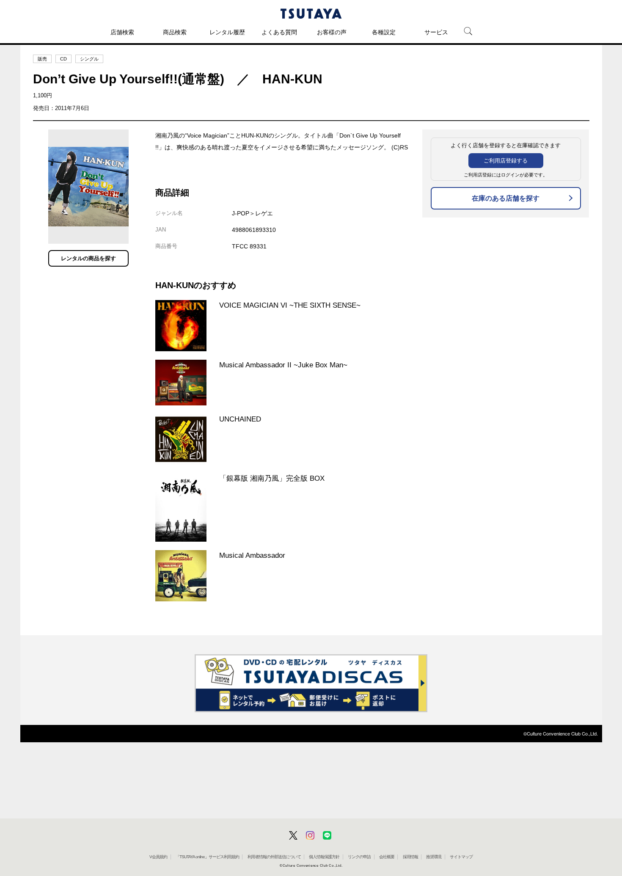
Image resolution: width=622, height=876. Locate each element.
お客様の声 (332, 32)
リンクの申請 (359, 856)
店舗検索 (122, 32)
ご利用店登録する (506, 160)
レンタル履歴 (227, 32)
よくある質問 (279, 32)
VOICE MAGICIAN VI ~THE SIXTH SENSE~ (290, 305)
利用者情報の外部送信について (274, 856)
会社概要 (386, 856)
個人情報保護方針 (324, 856)
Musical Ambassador (252, 555)
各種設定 (384, 32)
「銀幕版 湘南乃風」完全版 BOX (272, 478)
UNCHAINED (240, 419)
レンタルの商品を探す (88, 258)
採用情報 (410, 856)
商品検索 (175, 32)
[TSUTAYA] (311, 13)
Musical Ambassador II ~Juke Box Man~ (283, 365)
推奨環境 (433, 856)
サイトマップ (461, 856)
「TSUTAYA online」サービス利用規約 (207, 856)
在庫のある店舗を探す (505, 198)
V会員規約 (158, 856)
